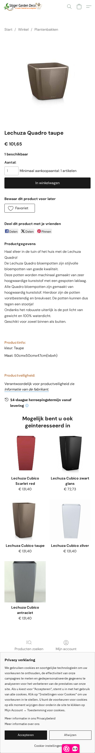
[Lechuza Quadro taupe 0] (47, 80)
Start (8, 29)
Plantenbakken (46, 29)
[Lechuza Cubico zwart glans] (70, 452)
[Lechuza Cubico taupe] (25, 520)
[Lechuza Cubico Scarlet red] (25, 452)
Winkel (23, 29)
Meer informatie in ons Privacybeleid (30, 718)
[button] (24, 6)
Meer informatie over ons (22, 724)
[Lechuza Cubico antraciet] (25, 581)
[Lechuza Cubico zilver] (70, 520)
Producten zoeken (29, 649)
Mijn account (66, 649)
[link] (48, 744)
